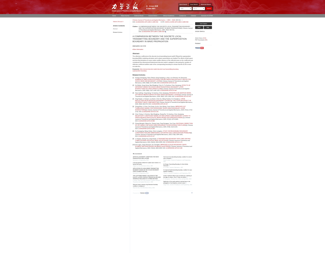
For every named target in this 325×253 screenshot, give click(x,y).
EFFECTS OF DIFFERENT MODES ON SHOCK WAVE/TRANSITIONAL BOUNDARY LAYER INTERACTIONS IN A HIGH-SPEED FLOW (162, 87)
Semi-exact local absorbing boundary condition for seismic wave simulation (177, 157)
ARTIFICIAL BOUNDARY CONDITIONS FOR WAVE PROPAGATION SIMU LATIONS (146, 157)
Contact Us (182, 15)
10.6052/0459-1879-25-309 (168, 90)
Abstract (115, 29)
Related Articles (117, 32)
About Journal (125, 15)
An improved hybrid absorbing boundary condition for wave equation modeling (177, 170)
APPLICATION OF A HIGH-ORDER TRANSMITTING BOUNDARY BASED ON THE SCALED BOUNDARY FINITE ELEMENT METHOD (146, 170)
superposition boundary (140, 71)
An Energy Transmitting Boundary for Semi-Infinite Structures (175, 165)
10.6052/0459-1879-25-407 (183, 96)
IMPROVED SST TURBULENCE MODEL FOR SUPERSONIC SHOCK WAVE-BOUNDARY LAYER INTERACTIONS (160, 108)
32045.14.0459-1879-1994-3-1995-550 (176, 22)
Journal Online (152, 15)
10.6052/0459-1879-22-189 (174, 148)
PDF (199, 27)
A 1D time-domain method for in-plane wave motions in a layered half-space (147, 163)
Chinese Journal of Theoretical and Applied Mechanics (149, 20)
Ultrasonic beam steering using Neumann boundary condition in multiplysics (145, 185)
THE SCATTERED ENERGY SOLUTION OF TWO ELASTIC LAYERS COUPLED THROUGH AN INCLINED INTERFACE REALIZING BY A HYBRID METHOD (147, 177)
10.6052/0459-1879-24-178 (174, 142)
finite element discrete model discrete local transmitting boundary (159, 69)
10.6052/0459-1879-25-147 (146, 136)
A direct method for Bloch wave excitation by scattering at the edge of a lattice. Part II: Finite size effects (177, 176)
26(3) (173, 20)
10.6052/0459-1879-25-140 (150, 111)
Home (114, 15)
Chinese (193, 15)
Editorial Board (138, 15)
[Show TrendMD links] (192, 192)
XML (208, 27)
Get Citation (203, 23)
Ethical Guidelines (168, 15)
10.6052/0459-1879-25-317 (159, 104)
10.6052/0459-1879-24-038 (146, 128)
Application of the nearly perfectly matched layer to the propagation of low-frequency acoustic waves (176, 182)
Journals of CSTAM (207, 15)
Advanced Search (206, 4)
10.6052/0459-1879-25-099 (146, 121)
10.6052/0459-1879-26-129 (168, 83)
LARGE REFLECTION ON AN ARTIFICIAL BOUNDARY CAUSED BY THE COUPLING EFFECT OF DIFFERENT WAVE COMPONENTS (163, 100)
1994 (168, 20)
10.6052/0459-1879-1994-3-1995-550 (147, 22)
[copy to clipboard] (165, 31)
